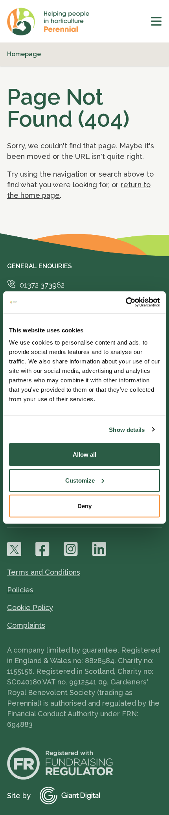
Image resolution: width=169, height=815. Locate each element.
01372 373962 (42, 285)
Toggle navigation (156, 21)
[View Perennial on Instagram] (71, 549)
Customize (80, 480)
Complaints (26, 625)
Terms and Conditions (43, 572)
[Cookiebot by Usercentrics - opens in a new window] (125, 302)
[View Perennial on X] (14, 549)
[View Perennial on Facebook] (42, 549)
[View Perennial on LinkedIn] (99, 549)
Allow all (84, 454)
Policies (20, 590)
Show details (127, 429)
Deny (84, 506)
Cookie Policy (30, 607)
